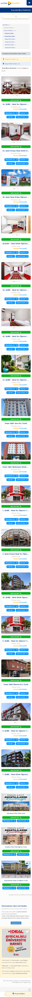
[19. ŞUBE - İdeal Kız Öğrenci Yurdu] (16, 271)
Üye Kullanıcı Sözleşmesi (13, 980)
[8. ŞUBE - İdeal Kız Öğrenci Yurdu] (16, 712)
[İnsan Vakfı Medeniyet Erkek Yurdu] (16, 451)
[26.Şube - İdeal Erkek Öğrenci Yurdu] (16, 224)
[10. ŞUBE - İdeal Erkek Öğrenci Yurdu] (16, 581)
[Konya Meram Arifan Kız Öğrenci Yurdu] (16, 869)
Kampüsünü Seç (16, 923)
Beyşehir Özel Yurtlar (9, 39)
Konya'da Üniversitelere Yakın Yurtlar (14, 53)
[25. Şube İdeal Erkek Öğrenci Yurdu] (16, 178)
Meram (15, 246)
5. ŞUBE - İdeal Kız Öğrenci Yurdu (17, 641)
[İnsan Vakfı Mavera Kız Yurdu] (16, 668)
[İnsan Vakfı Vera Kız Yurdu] (16, 407)
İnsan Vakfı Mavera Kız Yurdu (16, 684)
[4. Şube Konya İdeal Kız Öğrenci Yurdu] (16, 538)
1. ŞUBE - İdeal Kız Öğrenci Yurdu (17, 510)
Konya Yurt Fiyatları (10, 30)
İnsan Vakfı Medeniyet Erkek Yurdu (17, 467)
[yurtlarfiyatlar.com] (13, 3)
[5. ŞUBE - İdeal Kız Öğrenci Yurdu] (16, 625)
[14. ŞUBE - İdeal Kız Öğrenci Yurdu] (16, 364)
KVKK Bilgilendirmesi (17, 982)
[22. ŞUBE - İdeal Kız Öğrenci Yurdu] (16, 317)
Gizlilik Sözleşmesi (25, 980)
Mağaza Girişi (27, 982)
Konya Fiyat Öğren (20, 993)
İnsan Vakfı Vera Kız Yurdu (16, 423)
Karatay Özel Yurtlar (9, 42)
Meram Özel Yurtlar (9, 44)
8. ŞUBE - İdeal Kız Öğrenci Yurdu (17, 731)
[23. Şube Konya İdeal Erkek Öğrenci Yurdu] (16, 131)
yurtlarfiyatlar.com (29, 2)
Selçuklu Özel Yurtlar (9, 47)
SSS (4, 980)
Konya (19, 107)
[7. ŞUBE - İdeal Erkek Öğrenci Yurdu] (16, 758)
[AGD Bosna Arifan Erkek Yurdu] (16, 802)
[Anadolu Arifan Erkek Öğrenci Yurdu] (16, 836)
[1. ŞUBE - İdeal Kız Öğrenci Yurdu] (16, 494)
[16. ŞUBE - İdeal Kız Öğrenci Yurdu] (16, 85)
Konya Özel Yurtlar (8, 27)
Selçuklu (15, 107)
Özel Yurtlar (5, 25)
